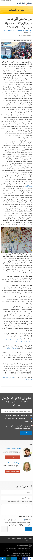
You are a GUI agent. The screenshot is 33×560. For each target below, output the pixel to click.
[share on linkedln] (14, 558)
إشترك (25, 432)
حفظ (28, 528)
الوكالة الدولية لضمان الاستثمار (10, 550)
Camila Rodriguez (9, 31)
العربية (20, 35)
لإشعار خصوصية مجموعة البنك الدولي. (18, 427)
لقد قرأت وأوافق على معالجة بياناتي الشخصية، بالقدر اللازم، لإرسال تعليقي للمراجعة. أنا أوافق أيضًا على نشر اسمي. (17, 522)
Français (15, 416)
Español (7, 416)
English (16, 40)
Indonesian (27, 422)
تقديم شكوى (27, 540)
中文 (13, 419)
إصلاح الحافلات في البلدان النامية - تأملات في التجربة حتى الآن (17, 340)
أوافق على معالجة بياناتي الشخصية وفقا (18, 427)
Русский (21, 419)
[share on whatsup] (8, 558)
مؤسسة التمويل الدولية (25, 550)
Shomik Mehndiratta (24, 31)
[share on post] (19, 558)
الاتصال (8, 538)
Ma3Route (28, 186)
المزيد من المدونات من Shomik (12, 457)
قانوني (30, 538)
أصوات (12, 10)
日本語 (7, 419)
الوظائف (13, 538)
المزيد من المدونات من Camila (12, 471)
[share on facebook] (25, 558)
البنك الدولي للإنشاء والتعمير (24, 548)
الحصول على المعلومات (22, 538)
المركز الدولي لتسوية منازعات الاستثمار (21, 553)
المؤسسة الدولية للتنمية (11, 548)
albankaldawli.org (6, 0)
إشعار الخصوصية (20, 519)
